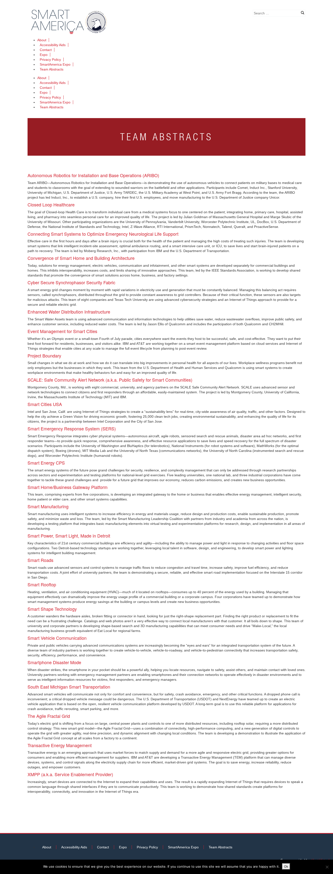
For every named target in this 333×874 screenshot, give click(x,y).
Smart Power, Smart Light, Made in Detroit (69, 535)
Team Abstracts (51, 69)
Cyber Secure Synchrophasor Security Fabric (71, 282)
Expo (44, 55)
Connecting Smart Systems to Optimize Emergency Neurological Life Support (103, 234)
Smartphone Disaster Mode (54, 662)
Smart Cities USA (45, 404)
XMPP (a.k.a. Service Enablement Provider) (70, 774)
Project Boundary (44, 355)
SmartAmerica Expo (55, 64)
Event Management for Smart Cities (62, 331)
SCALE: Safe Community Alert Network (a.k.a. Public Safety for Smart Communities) (110, 379)
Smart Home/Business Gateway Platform (68, 487)
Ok (286, 866)
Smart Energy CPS (46, 462)
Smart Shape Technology (52, 609)
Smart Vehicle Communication (57, 638)
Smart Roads (40, 560)
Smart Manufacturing (48, 506)
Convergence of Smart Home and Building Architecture (81, 258)
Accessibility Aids (53, 45)
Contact (46, 50)
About (41, 40)
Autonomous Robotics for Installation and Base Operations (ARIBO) (93, 175)
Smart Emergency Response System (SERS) (72, 428)
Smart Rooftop (42, 584)
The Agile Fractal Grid (49, 716)
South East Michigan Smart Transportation (69, 686)
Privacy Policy (50, 59)
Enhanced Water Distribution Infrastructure (69, 311)
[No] (326, 866)
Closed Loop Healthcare (51, 204)
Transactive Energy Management (60, 745)
